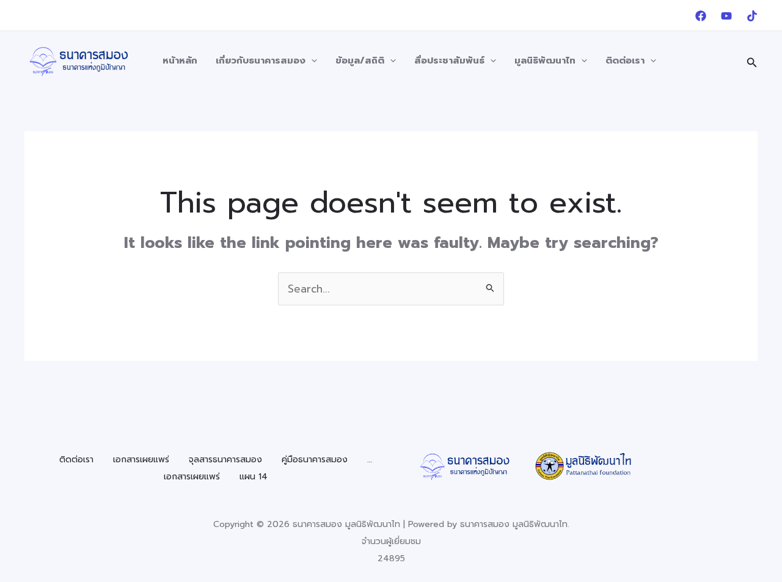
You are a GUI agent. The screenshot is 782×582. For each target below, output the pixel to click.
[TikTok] (752, 15)
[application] (311, 60)
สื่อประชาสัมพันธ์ (449, 60)
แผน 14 (253, 476)
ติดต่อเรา (625, 60)
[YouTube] (726, 15)
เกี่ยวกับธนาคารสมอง (260, 60)
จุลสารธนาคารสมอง (225, 459)
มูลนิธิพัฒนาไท (545, 60)
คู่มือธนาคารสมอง (315, 459)
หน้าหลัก (180, 60)
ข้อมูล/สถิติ (359, 60)
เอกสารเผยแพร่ (141, 459)
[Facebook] (700, 15)
